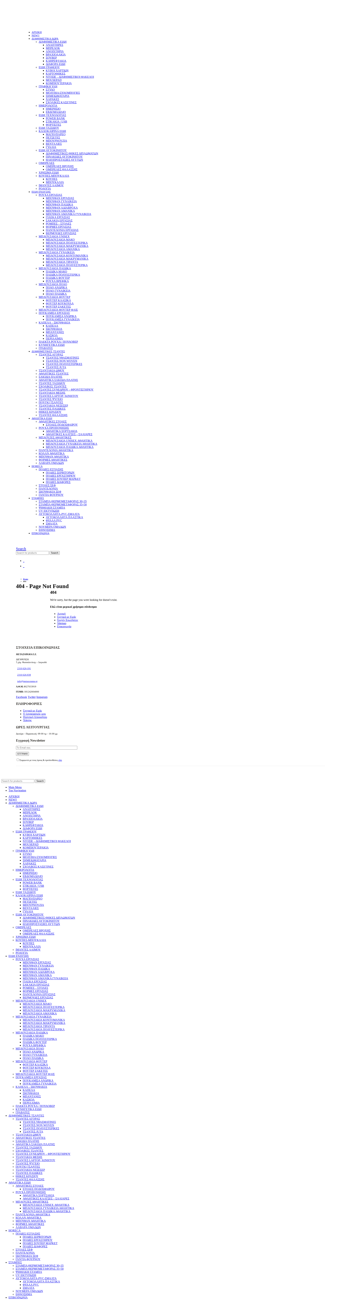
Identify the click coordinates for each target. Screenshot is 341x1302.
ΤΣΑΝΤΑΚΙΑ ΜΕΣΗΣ (52, 392)
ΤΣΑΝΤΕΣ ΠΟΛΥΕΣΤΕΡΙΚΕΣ (64, 364)
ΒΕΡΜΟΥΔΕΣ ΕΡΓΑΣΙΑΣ (61, 233)
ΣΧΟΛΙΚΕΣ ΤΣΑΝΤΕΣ (52, 386)
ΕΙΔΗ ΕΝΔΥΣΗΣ (41, 191)
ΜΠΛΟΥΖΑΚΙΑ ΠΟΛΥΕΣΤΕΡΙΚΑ (67, 242)
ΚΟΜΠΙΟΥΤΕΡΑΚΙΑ (59, 83)
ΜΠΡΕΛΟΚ (53, 48)
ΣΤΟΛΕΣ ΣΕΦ (47, 485)
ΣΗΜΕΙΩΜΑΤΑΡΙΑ (57, 96)
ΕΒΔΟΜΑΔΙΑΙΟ (56, 111)
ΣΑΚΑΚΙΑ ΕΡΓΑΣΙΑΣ (59, 220)
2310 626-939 (24, 675)
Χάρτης (27, 720)
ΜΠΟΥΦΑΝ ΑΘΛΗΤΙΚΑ (54, 456)
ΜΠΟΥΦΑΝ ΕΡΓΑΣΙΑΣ (60, 198)
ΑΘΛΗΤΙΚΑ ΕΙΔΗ (42, 418)
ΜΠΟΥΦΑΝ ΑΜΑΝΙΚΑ (60, 210)
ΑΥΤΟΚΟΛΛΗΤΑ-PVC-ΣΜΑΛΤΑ (59, 514)
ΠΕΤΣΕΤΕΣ (53, 137)
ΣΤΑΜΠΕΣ (38, 498)
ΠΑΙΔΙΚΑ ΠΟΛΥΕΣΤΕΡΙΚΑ (63, 274)
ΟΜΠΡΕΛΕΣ (46, 163)
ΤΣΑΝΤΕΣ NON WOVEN (61, 360)
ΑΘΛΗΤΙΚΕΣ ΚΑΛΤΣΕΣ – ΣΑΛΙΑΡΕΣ (69, 434)
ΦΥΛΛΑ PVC (54, 520)
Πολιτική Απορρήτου (35, 717)
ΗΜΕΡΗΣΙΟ (53, 108)
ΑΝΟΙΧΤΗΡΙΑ (55, 51)
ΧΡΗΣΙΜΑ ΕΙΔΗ (49, 172)
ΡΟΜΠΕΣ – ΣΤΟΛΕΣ (58, 223)
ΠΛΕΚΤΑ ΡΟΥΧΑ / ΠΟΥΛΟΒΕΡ (58, 341)
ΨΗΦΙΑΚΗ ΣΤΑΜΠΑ (52, 507)
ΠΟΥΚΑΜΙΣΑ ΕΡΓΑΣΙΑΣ (54, 313)
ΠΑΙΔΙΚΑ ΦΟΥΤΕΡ (58, 277)
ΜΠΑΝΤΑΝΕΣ (55, 332)
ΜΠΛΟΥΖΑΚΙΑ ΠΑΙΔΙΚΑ (55, 268)
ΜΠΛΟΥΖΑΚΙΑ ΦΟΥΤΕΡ (54, 297)
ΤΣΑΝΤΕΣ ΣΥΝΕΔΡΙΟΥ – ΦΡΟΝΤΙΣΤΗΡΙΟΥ (66, 389)
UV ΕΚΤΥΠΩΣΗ (49, 510)
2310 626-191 (24, 668)
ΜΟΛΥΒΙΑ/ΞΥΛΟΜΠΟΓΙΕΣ (63, 92)
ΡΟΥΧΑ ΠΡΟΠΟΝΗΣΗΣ (54, 427)
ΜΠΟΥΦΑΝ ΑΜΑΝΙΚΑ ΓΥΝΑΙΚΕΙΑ (68, 214)
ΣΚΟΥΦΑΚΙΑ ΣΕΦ (50, 491)
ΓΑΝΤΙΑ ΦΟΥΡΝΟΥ (51, 494)
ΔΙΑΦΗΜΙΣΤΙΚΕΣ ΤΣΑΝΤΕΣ (48, 351)
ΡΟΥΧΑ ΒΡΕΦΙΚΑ (57, 281)
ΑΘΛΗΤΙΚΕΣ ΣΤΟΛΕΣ (53, 421)
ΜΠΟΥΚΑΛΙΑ (55, 182)
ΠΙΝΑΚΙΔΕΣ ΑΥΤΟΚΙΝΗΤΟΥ (64, 156)
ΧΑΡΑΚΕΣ (52, 99)
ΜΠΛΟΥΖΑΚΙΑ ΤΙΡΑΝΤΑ (62, 261)
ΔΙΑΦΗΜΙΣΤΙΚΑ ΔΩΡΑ (45, 38)
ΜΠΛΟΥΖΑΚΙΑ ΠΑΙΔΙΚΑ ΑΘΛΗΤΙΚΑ (70, 447)
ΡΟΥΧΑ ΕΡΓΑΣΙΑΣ (50, 194)
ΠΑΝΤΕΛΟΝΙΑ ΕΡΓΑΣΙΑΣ (62, 230)
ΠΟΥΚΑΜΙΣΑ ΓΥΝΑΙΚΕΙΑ (63, 319)
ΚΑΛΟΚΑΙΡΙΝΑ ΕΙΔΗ (52, 131)
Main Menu (15, 787)
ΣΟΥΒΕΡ (51, 57)
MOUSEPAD (54, 80)
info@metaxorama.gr (27, 681)
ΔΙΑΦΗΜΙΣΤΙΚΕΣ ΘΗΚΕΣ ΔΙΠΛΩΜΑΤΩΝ (72, 153)
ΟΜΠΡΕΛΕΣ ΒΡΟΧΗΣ (60, 166)
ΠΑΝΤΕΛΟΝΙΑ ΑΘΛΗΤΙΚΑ (56, 450)
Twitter (32, 697)
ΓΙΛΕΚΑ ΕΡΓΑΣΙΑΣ (58, 217)
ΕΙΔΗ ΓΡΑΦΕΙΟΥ (49, 67)
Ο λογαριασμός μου (34, 713)
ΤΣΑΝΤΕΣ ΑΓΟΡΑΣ (51, 354)
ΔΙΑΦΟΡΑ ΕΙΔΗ (55, 64)
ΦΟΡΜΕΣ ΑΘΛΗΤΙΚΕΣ (53, 459)
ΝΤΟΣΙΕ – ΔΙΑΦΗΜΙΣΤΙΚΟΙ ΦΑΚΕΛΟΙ (70, 76)
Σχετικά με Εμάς (66, 616)
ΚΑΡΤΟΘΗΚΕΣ (55, 73)
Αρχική (61, 613)
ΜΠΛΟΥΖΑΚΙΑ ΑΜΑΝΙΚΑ (63, 249)
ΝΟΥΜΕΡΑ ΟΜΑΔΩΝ (52, 526)
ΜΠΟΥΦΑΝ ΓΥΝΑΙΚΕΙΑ (61, 201)
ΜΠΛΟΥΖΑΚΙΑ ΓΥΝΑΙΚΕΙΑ (57, 252)
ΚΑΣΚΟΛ (52, 335)
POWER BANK (55, 118)
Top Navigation (17, 790)
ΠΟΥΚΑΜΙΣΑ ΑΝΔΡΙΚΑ (61, 316)
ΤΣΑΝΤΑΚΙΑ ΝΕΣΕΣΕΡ (53, 405)
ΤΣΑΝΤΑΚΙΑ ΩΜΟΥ (51, 370)
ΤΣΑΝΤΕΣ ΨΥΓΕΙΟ (51, 399)
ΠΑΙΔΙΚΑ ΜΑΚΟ (56, 271)
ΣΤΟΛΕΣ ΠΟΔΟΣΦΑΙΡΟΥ (62, 424)
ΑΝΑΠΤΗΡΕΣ (54, 44)
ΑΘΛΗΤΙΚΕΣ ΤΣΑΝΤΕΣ (54, 373)
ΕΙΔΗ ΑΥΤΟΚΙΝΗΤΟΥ (53, 150)
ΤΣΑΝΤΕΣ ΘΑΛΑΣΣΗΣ (53, 415)
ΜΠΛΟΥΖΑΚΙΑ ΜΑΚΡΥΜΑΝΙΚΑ (67, 245)
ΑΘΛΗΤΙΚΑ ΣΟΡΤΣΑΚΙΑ (61, 431)
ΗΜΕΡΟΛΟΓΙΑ (48, 105)
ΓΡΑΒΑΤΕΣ (46, 348)
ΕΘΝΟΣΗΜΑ (47, 530)
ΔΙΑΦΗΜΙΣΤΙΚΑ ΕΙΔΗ (53, 41)
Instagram (41, 697)
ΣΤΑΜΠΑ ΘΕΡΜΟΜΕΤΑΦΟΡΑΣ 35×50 (63, 504)
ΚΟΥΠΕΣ (51, 178)
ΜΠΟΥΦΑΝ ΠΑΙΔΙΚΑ (59, 204)
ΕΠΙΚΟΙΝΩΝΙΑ (40, 533)
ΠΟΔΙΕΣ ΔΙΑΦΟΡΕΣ (58, 482)
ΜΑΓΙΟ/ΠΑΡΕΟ (56, 134)
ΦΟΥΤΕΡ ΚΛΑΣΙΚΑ (58, 300)
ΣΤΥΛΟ (50, 89)
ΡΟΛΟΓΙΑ (45, 188)
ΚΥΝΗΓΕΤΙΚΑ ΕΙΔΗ (52, 344)
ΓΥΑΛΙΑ (51, 147)
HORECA (37, 466)
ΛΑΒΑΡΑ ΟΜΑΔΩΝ (51, 462)
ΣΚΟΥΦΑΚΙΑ (54, 328)
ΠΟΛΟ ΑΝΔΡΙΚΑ (56, 287)
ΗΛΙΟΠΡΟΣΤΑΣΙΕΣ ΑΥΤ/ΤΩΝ (64, 159)
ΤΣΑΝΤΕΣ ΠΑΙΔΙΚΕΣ (52, 408)
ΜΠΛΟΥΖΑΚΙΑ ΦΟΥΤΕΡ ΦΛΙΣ (58, 309)
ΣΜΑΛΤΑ (52, 523)
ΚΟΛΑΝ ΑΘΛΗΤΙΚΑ (52, 453)
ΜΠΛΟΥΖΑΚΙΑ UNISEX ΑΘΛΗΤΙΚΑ (69, 440)
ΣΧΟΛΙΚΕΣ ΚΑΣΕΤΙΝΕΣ (61, 102)
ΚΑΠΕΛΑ (52, 325)
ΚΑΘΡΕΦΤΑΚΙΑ (56, 60)
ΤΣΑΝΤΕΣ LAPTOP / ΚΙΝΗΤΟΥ (58, 395)
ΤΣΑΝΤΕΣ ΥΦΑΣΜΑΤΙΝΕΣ (62, 357)
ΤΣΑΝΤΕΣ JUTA (56, 367)
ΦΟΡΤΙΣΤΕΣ (53, 124)
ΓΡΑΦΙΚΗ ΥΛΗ (48, 86)
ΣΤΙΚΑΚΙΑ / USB (56, 121)
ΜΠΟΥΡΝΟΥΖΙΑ (56, 140)
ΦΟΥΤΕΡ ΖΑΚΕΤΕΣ (58, 306)
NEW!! (35, 35)
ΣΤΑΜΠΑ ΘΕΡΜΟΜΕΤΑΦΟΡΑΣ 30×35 (63, 501)
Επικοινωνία (64, 626)
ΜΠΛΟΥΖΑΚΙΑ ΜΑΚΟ (60, 239)
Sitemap (61, 623)
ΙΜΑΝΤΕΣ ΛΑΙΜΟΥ (51, 185)
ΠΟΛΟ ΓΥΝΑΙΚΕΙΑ (58, 290)
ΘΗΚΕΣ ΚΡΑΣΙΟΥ (50, 411)
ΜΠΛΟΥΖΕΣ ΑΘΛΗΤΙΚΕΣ (55, 437)
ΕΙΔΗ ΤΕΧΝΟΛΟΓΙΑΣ (52, 115)
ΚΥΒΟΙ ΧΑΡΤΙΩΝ (57, 70)
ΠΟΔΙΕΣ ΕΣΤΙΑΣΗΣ (51, 469)
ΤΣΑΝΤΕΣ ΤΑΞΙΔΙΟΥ (52, 383)
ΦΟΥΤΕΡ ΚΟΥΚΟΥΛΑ (60, 303)
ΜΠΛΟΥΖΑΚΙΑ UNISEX (54, 236)
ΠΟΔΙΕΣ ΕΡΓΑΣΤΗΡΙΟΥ (61, 475)
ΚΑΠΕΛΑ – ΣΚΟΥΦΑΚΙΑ (54, 322)
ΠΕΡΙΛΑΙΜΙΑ (54, 338)
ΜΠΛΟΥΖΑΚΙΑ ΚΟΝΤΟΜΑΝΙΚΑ (67, 255)
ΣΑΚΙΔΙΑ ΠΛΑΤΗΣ (50, 376)
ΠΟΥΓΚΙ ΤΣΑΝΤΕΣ (51, 402)
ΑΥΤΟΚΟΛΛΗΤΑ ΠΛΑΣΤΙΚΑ (64, 517)
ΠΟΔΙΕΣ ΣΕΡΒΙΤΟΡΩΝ (60, 472)
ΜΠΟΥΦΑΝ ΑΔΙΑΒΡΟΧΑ (62, 207)
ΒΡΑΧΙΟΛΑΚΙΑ (56, 54)
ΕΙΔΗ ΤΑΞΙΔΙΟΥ (49, 127)
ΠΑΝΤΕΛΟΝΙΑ (48, 488)
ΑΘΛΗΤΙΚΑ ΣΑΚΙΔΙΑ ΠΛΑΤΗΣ (58, 380)
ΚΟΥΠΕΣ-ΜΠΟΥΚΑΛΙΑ (54, 175)
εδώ (60, 760)
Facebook (21, 697)
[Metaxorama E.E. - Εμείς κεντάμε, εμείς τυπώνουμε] (40, 26)
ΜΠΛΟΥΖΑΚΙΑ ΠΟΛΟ (53, 284)
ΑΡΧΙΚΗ (37, 32)
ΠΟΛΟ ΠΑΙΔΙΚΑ (56, 293)
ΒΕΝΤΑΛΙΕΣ (54, 143)
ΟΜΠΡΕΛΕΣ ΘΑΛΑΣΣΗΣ (61, 169)
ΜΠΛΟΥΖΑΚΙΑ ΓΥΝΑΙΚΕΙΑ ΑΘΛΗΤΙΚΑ (71, 443)
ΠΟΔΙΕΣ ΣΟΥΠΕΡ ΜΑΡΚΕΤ (63, 478)
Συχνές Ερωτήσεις (67, 620)
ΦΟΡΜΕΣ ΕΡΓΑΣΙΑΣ (58, 226)
